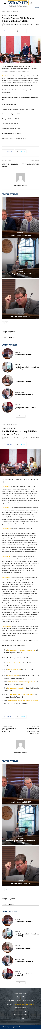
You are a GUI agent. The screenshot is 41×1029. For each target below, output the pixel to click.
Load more (20, 416)
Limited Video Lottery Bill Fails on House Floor (30, 163)
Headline (20, 232)
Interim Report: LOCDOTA (24, 395)
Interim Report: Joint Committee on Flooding (20, 275)
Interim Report (19, 392)
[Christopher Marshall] (3, 24)
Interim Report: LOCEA (20, 317)
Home (3, 11)
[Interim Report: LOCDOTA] (7, 393)
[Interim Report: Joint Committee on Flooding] (20, 258)
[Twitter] (18, 997)
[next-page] (6, 322)
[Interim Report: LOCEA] (20, 299)
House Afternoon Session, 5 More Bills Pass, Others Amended (10, 164)
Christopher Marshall (14, 24)
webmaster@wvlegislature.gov (24, 1004)
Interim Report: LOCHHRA (20, 235)
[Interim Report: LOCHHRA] (20, 217)
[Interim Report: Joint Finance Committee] (7, 407)
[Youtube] (23, 997)
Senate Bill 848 (6, 76)
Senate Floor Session (12, 11)
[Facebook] (15, 1011)
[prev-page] (3, 322)
